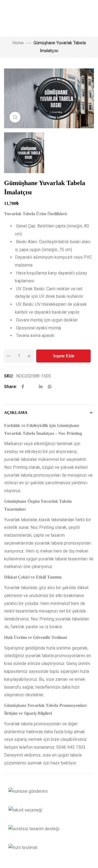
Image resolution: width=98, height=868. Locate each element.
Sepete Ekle (63, 356)
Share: (10, 386)
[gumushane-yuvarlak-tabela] (49, 152)
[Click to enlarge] (15, 117)
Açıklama (15, 412)
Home (18, 42)
